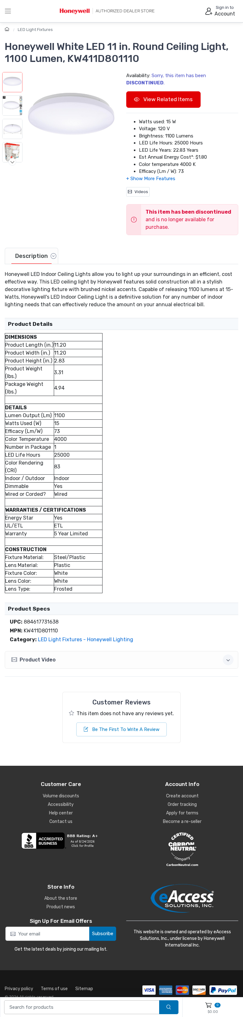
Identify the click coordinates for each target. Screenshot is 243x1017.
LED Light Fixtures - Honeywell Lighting (85, 639)
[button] (71, 117)
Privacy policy (19, 988)
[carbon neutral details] (182, 849)
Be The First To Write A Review (125, 729)
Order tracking (182, 804)
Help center (61, 813)
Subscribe (102, 933)
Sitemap (84, 988)
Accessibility (61, 804)
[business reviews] (61, 840)
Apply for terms (182, 813)
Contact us (60, 821)
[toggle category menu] (8, 11)
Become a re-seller (182, 821)
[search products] (168, 1007)
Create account (182, 796)
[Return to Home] (8, 29)
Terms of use (54, 988)
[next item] (12, 162)
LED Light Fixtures (35, 29)
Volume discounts (61, 796)
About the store (60, 898)
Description (31, 256)
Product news (61, 907)
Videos (141, 191)
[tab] (31, 256)
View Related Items (167, 99)
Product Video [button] (38, 660)
